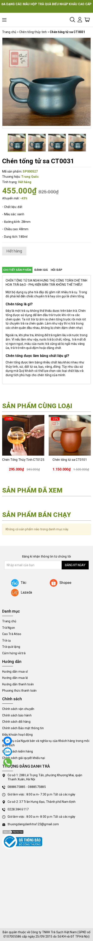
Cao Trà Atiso (11, 634)
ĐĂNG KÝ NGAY (75, 565)
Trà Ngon (8, 627)
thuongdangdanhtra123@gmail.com (33, 824)
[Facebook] (7, 741)
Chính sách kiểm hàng (17, 751)
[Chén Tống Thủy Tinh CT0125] (23, 435)
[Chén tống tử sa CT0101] (70, 435)
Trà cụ (6, 640)
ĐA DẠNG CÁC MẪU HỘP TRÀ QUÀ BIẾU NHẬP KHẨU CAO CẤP (47, 4)
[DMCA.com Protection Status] (13, 831)
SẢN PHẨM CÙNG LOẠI (37, 406)
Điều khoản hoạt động (17, 734)
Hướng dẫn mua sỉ (15, 671)
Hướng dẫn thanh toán (18, 684)
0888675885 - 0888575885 (27, 787)
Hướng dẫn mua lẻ (15, 678)
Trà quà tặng (11, 646)
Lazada (26, 592)
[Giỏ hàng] (87, 19)
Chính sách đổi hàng (16, 721)
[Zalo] (7, 751)
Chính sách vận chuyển (18, 709)
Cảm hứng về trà (14, 653)
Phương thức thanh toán (19, 690)
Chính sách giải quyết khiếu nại (23, 758)
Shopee (65, 583)
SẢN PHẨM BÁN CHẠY (36, 514)
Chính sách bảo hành (17, 715)
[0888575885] (7, 762)
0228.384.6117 (18, 809)
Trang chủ (9, 621)
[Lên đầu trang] (86, 655)
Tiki (23, 583)
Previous (3, 81)
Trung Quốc (30, 176)
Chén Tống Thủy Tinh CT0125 (23, 459)
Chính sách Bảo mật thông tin (23, 728)
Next (90, 81)
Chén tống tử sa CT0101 (70, 459)
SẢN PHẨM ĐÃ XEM (32, 490)
